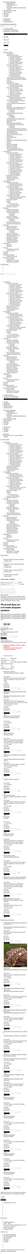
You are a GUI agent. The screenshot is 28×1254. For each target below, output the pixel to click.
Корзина (6, 45)
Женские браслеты (12, 227)
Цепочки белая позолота (16, 159)
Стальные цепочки (15, 158)
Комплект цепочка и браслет (11, 717)
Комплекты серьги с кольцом (17, 196)
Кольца (9, 201)
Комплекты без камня (15, 198)
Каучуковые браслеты (16, 171)
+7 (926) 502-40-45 (8, 28)
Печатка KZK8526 (9, 1136)
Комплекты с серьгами (13, 249)
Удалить (6, 49)
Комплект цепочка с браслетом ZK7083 (14, 878)
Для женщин (7, 311)
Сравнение (7, 403)
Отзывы (6, 16)
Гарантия (9, 6)
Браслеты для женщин (13, 317)
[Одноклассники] (7, 624)
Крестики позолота (12, 176)
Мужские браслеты (12, 226)
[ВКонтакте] (5, 624)
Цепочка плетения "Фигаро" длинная (14, 673)
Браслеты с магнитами (16, 169)
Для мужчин (7, 281)
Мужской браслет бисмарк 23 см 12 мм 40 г (15, 1035)
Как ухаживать (8, 12)
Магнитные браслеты (12, 240)
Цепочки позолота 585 (16, 154)
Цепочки (6, 338)
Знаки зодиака (10, 179)
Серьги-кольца (14, 203)
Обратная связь (8, 407)
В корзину (3, 638)
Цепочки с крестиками (16, 157)
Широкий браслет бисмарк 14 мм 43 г (14, 991)
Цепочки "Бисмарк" (15, 155)
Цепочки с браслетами (16, 161)
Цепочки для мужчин (12, 209)
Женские (12, 215)
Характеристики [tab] (8, 655)
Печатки (6, 252)
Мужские (12, 213)
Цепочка (6, 818)
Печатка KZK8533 (9, 1099)
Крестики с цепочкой (12, 261)
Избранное (7, 404)
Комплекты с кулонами (13, 260)
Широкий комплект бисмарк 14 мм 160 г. (15, 1012)
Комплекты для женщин (13, 325)
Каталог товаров (5, 439)
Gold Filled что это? (12, 4)
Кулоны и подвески (12, 206)
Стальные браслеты (15, 174)
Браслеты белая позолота (16, 167)
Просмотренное (8, 406)
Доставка (6, 14)
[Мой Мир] (9, 624)
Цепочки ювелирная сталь (14, 223)
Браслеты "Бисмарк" (15, 165)
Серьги (9, 332)
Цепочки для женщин (12, 210)
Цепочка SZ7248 (8, 734)
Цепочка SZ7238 (8, 835)
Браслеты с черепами (12, 237)
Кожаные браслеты (15, 172)
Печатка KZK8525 (9, 1117)
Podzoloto (6, 430)
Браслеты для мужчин (13, 293)
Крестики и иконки (12, 199)
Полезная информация (10, 2)
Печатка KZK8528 (9, 1173)
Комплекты (7, 374)
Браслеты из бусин (15, 168)
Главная (6, 402)
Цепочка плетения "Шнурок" (11, 857)
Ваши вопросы (11, 3)
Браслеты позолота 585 (16, 164)
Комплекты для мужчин (13, 175)
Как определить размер (10, 10)
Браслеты (6, 355)
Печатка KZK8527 (9, 1155)
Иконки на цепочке (12, 256)
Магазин (6, 428)
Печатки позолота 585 (13, 178)
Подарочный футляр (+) (10, 632)
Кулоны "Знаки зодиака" (13, 205)
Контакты (6, 13)
